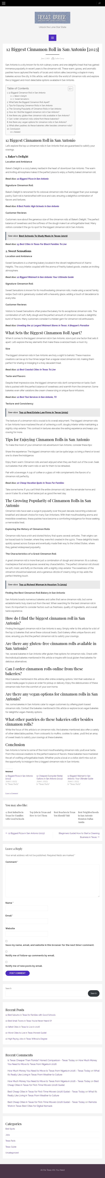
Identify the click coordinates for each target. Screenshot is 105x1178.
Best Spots (10, 1129)
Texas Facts (10, 1141)
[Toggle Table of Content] (69, 88)
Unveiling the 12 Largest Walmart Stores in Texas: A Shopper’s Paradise (53, 325)
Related (17, 132)
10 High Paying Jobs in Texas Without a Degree (26, 1039)
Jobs (7, 1135)
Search (8, 988)
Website (10, 928)
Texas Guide (10, 1147)
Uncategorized (12, 1153)
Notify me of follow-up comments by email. (30, 955)
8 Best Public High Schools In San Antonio (38, 206)
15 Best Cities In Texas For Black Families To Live (42, 244)
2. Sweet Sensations (21, 99)
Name (9, 903)
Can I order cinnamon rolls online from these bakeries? (34, 119)
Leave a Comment (11, 793)
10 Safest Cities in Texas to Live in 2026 (22, 1027)
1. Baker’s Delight (20, 96)
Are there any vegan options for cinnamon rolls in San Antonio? (38, 122)
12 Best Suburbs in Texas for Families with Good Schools (14, 815)
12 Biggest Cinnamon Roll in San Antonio (27, 92)
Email (9, 915)
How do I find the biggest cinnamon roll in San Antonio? (34, 112)
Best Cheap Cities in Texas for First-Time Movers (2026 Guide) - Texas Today (46, 1091)
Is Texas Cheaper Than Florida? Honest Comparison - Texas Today (41, 1060)
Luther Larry (59, 58)
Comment (11, 862)
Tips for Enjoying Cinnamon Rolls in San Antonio (31, 105)
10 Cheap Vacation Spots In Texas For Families (40, 483)
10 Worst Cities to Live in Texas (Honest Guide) (25, 1033)
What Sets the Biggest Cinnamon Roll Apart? (29, 102)
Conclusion (15, 129)
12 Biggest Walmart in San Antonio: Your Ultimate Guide (45, 277)
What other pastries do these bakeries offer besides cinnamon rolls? (40, 125)
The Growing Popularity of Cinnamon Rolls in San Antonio (35, 109)
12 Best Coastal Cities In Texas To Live (36, 369)
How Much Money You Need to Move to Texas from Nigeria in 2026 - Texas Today (49, 1070)
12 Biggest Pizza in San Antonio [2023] (26, 833)
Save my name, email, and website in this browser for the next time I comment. (49, 945)
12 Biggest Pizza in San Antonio (33, 178)
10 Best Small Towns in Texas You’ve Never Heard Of (28, 1021)
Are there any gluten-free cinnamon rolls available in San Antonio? (39, 115)
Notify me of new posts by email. (23, 966)
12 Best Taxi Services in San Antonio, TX (37, 397)
